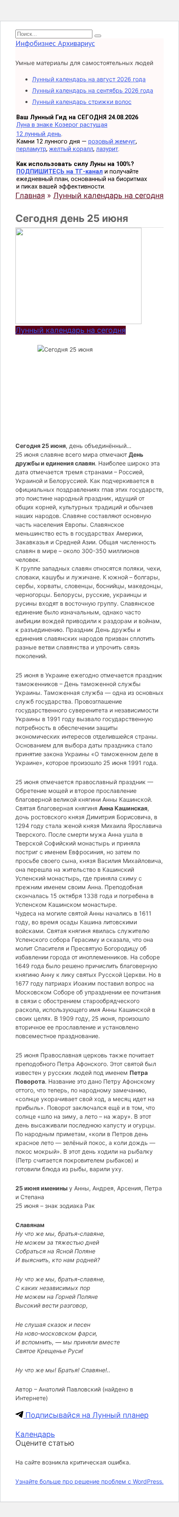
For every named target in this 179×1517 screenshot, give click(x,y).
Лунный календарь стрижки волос (82, 101)
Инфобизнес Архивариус (55, 43)
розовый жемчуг (112, 141)
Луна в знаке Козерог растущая (61, 124)
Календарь (35, 1434)
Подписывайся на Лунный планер (86, 1415)
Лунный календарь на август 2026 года (89, 79)
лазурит (107, 149)
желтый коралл (71, 149)
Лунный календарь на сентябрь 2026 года (92, 90)
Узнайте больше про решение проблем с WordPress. (89, 1481)
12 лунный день (38, 134)
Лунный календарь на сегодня (70, 330)
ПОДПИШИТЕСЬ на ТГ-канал (59, 171)
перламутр (31, 149)
